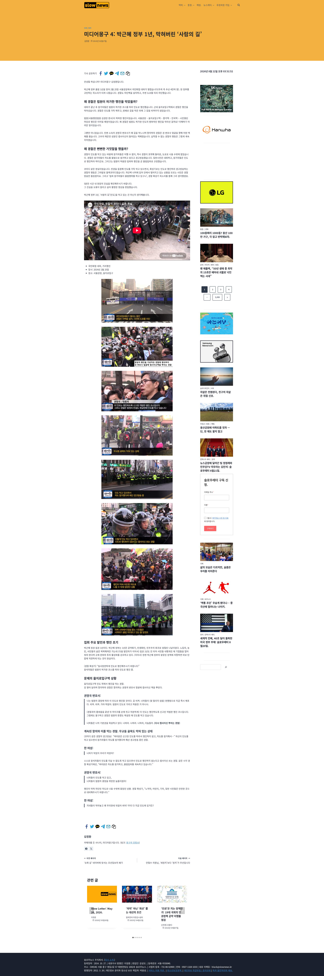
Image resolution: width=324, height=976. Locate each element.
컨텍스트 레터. (205, 459)
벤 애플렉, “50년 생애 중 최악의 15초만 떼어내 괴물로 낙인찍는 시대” (216, 272)
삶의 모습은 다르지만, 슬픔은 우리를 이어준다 (215, 569)
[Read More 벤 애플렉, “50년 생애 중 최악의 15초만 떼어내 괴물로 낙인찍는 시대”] (216, 253)
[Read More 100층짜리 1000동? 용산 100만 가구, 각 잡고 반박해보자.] (216, 217)
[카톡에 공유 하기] (111, 73)
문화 (201, 264)
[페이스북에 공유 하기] (101, 73)
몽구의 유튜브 (132, 842)
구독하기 (210, 528)
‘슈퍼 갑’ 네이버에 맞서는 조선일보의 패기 (103, 860)
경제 (206, 229)
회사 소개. (109, 959)
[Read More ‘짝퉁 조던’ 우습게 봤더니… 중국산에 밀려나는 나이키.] (216, 587)
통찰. (202, 229)
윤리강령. (207, 970)
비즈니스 (208, 599)
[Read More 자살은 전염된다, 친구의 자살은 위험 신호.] (216, 376)
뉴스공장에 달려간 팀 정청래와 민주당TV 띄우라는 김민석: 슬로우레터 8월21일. (216, 466)
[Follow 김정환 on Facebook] (86, 849)
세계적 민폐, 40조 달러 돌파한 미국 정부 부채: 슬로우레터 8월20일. (216, 642)
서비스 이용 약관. (157, 970)
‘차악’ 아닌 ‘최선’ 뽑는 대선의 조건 (137, 910)
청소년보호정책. (175, 970)
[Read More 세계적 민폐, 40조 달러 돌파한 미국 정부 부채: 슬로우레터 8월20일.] (216, 623)
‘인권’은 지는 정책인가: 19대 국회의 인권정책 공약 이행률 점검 (172, 914)
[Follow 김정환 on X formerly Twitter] (91, 849)
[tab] (133, 937)
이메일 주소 (209, 492)
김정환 (86, 41)
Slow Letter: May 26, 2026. (101, 910)
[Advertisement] (216, 161)
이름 (206, 505)
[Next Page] (227, 297)
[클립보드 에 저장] (128, 73)
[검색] (226, 667)
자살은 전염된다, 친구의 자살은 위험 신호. (215, 394)
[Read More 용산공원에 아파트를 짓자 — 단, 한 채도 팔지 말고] (216, 412)
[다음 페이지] (182, 910)
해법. (199, 5)
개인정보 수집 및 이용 (220, 518)
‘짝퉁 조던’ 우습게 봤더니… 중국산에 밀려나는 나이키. (216, 604)
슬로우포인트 (204, 388)
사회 (85, 28)
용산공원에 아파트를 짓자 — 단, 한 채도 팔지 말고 (215, 429)
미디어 (207, 264)
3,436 (217, 297)
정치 (89, 28)
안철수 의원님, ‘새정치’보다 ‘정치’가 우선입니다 (168, 860)
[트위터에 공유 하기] (106, 73)
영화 (212, 264)
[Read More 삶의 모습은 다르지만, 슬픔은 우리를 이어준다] (216, 552)
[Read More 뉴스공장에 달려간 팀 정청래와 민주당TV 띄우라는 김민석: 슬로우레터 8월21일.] (216, 447)
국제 (201, 563)
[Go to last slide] (91, 910)
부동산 (202, 424)
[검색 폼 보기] (238, 5)
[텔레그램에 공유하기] (117, 73)
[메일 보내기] (122, 73)
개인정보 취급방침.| (193, 970)
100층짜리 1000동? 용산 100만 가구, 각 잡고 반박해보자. (216, 235)
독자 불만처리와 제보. (223, 970)
